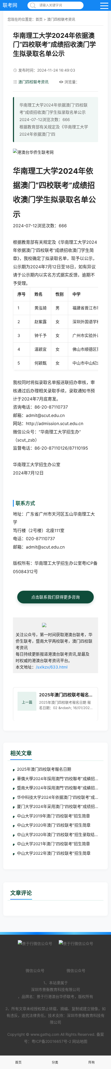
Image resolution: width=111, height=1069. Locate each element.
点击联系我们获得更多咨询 (55, 597)
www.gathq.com (44, 1034)
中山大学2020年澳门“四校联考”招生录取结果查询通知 (57, 834)
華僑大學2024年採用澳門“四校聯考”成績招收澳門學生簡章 (57, 778)
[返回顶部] (100, 956)
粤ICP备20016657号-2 (51, 1041)
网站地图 (79, 1041)
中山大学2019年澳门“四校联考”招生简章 (53, 816)
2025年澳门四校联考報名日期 (44, 769)
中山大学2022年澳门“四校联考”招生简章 (54, 853)
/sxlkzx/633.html (52, 667)
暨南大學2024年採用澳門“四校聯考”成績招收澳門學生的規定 (57, 787)
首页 (39, 19)
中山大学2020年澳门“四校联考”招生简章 (54, 825)
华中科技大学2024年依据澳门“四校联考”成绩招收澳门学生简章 (57, 797)
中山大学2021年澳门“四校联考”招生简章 (53, 843)
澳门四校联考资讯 (61, 19)
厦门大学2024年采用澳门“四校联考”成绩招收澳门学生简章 (57, 806)
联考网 (10, 5)
